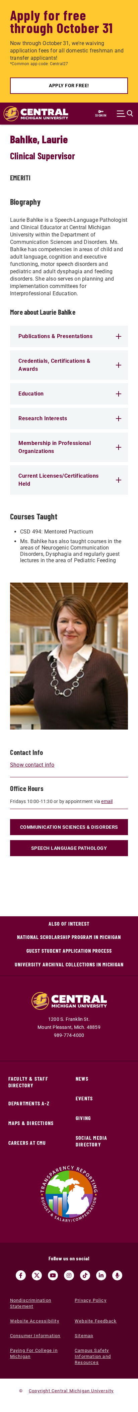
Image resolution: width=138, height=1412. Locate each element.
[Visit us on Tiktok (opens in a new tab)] (85, 1275)
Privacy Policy (91, 1300)
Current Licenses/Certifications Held (58, 480)
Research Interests (42, 418)
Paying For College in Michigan (34, 1353)
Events (84, 1098)
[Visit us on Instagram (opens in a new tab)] (69, 1275)
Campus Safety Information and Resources (93, 1356)
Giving (83, 1118)
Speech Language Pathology (69, 848)
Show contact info (32, 765)
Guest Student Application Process (69, 950)
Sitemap (84, 1335)
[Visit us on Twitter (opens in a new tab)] (36, 1275)
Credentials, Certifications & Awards (54, 365)
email (107, 801)
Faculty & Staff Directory (28, 1081)
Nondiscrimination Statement (30, 1303)
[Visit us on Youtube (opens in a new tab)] (53, 1275)
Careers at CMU (27, 1142)
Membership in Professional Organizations (54, 447)
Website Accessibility (34, 1320)
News (82, 1078)
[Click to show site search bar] (125, 114)
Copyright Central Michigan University (71, 1390)
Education (31, 393)
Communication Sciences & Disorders (69, 827)
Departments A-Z (29, 1103)
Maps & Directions (31, 1123)
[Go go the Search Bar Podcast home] (117, 1275)
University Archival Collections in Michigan (69, 964)
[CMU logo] (32, 113)
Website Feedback (96, 1320)
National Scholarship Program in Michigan (69, 937)
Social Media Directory (91, 1140)
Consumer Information (35, 1335)
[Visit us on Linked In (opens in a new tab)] (101, 1275)
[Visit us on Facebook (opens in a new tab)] (20, 1275)
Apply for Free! (69, 85)
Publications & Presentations (55, 336)
